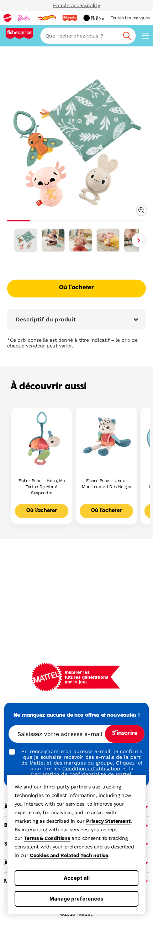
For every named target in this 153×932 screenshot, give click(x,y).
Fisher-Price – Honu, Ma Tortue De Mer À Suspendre (42, 486)
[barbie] (24, 18)
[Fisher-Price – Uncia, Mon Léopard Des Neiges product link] (106, 438)
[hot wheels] (46, 18)
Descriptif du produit (46, 319)
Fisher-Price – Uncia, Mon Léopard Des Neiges (106, 483)
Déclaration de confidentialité (68, 774)
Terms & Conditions (47, 838)
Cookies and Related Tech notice (69, 855)
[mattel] (7, 18)
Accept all (77, 878)
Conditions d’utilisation (91, 768)
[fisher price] (69, 18)
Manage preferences (76, 899)
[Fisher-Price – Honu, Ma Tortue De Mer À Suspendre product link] (41, 438)
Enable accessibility (76, 5)
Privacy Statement (108, 821)
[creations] (93, 18)
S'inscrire (124, 733)
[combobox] (88, 35)
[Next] (139, 240)
